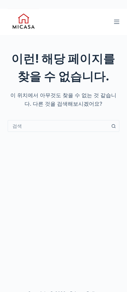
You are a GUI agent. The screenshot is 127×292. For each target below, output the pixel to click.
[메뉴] (116, 21)
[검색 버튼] (113, 126)
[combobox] (58, 126)
